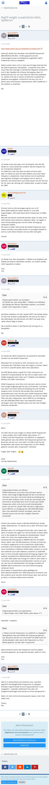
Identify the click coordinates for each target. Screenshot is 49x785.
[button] (3, 3)
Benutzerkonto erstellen (24, 740)
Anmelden (24, 745)
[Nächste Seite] (29, 26)
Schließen (22, 782)
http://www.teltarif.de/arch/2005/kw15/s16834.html (20, 49)
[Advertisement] (24, 117)
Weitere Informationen (9, 782)
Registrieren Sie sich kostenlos (17, 732)
